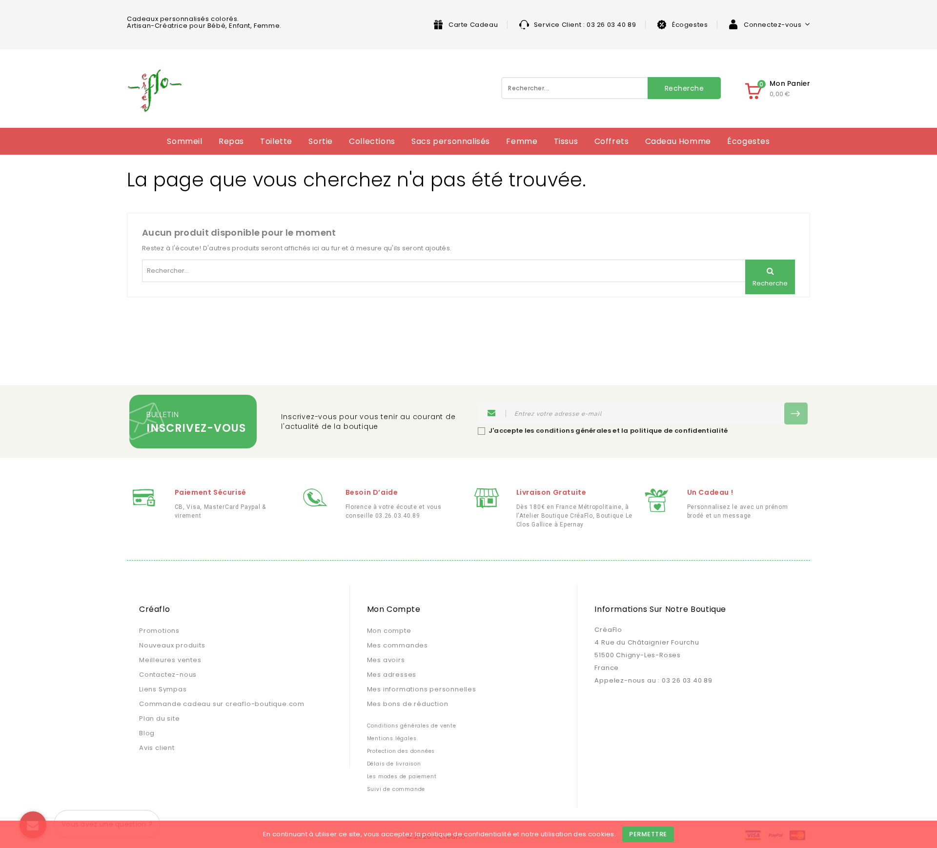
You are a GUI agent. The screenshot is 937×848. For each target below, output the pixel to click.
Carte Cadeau (473, 24)
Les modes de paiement (402, 776)
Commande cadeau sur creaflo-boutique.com (222, 703)
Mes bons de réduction (407, 703)
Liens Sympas (163, 689)
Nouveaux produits (172, 645)
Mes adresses (392, 674)
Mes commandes (397, 645)
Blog (147, 733)
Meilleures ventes (170, 660)
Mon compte (389, 630)
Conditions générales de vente (411, 725)
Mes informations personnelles (421, 689)
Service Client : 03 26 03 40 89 (585, 24)
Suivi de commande (396, 789)
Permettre (648, 834)
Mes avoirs (386, 660)
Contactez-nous (168, 674)
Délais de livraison (394, 763)
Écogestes (690, 24)
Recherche (684, 88)
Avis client (157, 747)
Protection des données (401, 751)
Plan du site (159, 718)
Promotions (159, 630)
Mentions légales (392, 738)
